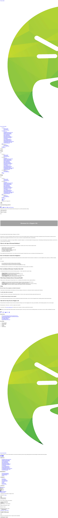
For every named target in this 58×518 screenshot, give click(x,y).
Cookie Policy (2, 510)
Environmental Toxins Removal (8, 163)
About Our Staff (6, 128)
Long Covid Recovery (7, 134)
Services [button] (3, 157)
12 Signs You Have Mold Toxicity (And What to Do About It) (10, 316)
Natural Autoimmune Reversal (8, 166)
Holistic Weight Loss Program (6, 319)
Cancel (7, 517)
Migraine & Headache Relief (7, 160)
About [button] (3, 154)
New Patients (4, 144)
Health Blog (3, 478)
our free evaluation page (9, 307)
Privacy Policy (4, 483)
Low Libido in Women (5, 318)
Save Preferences (4, 509)
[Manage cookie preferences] (1, 496)
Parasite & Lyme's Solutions (7, 159)
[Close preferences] (1, 514)
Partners (3, 475)
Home (4, 199)
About (3, 127)
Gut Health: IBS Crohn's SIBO (8, 142)
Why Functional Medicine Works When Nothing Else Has (10, 315)
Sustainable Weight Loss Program (8, 132)
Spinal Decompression (7, 169)
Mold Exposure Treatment (7, 136)
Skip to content (2, 0)
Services (3, 130)
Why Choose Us (6, 129)
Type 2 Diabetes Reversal (7, 139)
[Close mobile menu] (0, 176)
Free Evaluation (6, 145)
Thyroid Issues (6, 138)
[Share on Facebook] (0, 312)
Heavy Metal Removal (7, 135)
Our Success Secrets (6, 156)
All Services (5, 131)
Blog (2, 143)
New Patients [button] (4, 170)
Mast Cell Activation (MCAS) (6, 317)
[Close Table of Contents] (0, 213)
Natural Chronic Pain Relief (7, 137)
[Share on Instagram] (4, 312)
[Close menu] (0, 152)
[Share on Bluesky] (5, 312)
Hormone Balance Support (7, 140)
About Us (3, 481)
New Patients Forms (6, 171)
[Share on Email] (9, 312)
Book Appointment (4, 474)
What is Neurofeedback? (5, 473)
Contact (3, 146)
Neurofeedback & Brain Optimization (9, 141)
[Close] (0, 206)
